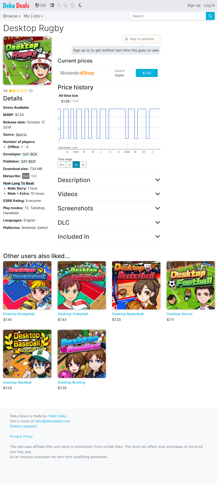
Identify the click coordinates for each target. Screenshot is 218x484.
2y (76, 164)
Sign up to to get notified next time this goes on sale (116, 50)
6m (62, 164)
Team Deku (57, 416)
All (83, 164)
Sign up (194, 5)
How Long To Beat (18, 183)
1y (69, 164)
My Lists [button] (32, 16)
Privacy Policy (21, 436)
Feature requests (23, 426)
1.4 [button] (18, 91)
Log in (209, 5)
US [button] (40, 5)
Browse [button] (11, 16)
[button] (109, 180)
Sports (21, 134)
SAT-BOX (30, 154)
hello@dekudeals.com (52, 421)
